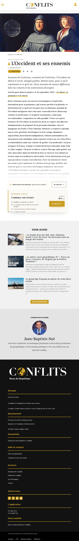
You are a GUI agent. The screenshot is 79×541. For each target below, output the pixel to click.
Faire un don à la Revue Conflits (19, 525)
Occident (22, 212)
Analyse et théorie (13, 59)
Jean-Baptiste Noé (15, 68)
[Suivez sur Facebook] (9, 498)
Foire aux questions (15, 454)
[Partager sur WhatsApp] (31, 71)
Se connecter (58, 184)
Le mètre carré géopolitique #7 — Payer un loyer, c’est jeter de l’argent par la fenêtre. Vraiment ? (48, 259)
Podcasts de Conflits (15, 472)
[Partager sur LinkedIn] (27, 71)
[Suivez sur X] (13, 498)
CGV (17, 539)
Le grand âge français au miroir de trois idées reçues (48, 280)
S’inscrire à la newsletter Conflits (20, 441)
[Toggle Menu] (2, 5)
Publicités (37, 539)
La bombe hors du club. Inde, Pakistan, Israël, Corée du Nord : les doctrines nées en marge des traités (47, 237)
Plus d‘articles (39, 302)
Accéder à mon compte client (18, 429)
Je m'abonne (56, 204)
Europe (21, 59)
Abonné (17, 212)
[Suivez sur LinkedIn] (17, 498)
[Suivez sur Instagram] (21, 498)
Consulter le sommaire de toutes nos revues (24, 403)
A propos (10, 539)
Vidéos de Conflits (14, 475)
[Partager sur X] (23, 71)
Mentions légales (26, 539)
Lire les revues (13, 397)
